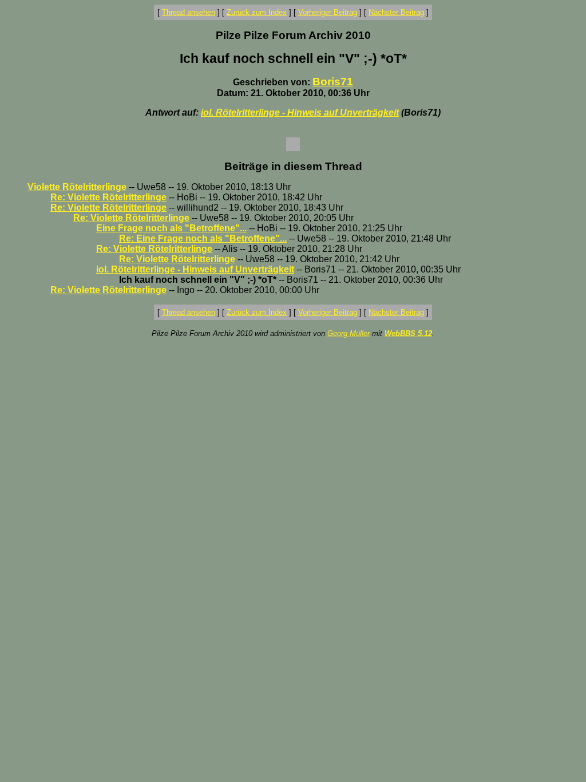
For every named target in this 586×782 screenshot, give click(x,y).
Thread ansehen (188, 12)
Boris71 (332, 82)
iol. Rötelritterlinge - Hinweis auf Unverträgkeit (300, 112)
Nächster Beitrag (396, 12)
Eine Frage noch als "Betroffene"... (171, 228)
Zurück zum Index (257, 12)
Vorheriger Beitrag (327, 12)
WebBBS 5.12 (408, 333)
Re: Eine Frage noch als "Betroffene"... (203, 238)
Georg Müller (348, 333)
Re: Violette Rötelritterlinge (108, 197)
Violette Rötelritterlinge (76, 187)
